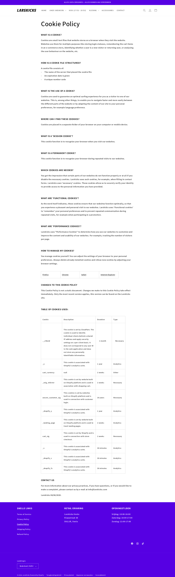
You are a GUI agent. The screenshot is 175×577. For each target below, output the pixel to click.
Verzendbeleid (100, 575)
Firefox (46, 275)
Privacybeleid (69, 575)
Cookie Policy (23, 524)
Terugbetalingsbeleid (54, 575)
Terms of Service (24, 514)
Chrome (65, 275)
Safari (83, 275)
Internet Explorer (108, 275)
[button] (57, 10)
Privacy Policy (23, 519)
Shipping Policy (23, 529)
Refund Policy (23, 534)
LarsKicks (26, 575)
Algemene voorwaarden (84, 575)
